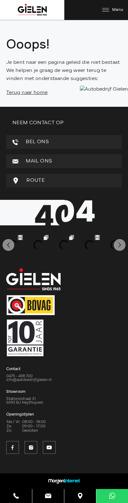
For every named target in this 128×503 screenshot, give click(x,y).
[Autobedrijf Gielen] (104, 89)
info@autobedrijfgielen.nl (29, 380)
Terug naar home (27, 92)
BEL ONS (37, 141)
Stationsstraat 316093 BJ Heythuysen (24, 401)
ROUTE (35, 180)
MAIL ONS (38, 161)
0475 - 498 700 (19, 376)
